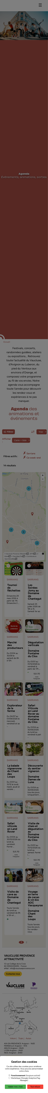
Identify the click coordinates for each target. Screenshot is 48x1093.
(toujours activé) (25, 1075)
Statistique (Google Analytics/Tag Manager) (25, 1079)
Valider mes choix (15, 1087)
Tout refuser (35, 1087)
